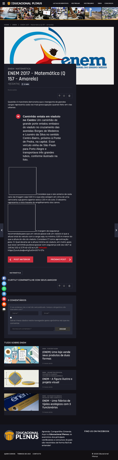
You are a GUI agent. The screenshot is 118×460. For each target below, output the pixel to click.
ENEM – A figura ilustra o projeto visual (57, 380)
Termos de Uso (24, 454)
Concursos (109, 3)
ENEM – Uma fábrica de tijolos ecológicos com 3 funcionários (56, 404)
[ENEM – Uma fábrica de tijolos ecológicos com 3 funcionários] (21, 402)
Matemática (23, 69)
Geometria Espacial (54, 372)
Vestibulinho (89, 3)
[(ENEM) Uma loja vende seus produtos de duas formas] (21, 354)
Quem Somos (9, 454)
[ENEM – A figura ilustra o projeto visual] (21, 378)
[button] (3, 3)
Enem (11, 69)
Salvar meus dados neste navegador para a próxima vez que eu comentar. (39, 321)
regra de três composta (52, 397)
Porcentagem (52, 348)
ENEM (100, 3)
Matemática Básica (54, 396)
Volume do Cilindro (49, 374)
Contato (37, 454)
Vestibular (75, 3)
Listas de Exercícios (60, 3)
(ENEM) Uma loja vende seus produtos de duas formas (56, 355)
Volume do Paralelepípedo (52, 376)
